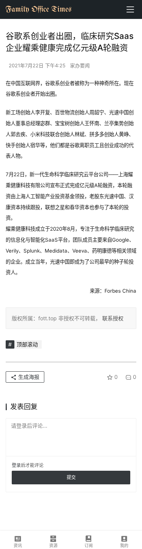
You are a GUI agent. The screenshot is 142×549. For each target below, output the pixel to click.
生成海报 (28, 377)
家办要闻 (80, 65)
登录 (16, 465)
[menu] (130, 9)
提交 (71, 477)
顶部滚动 (27, 344)
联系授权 (112, 318)
